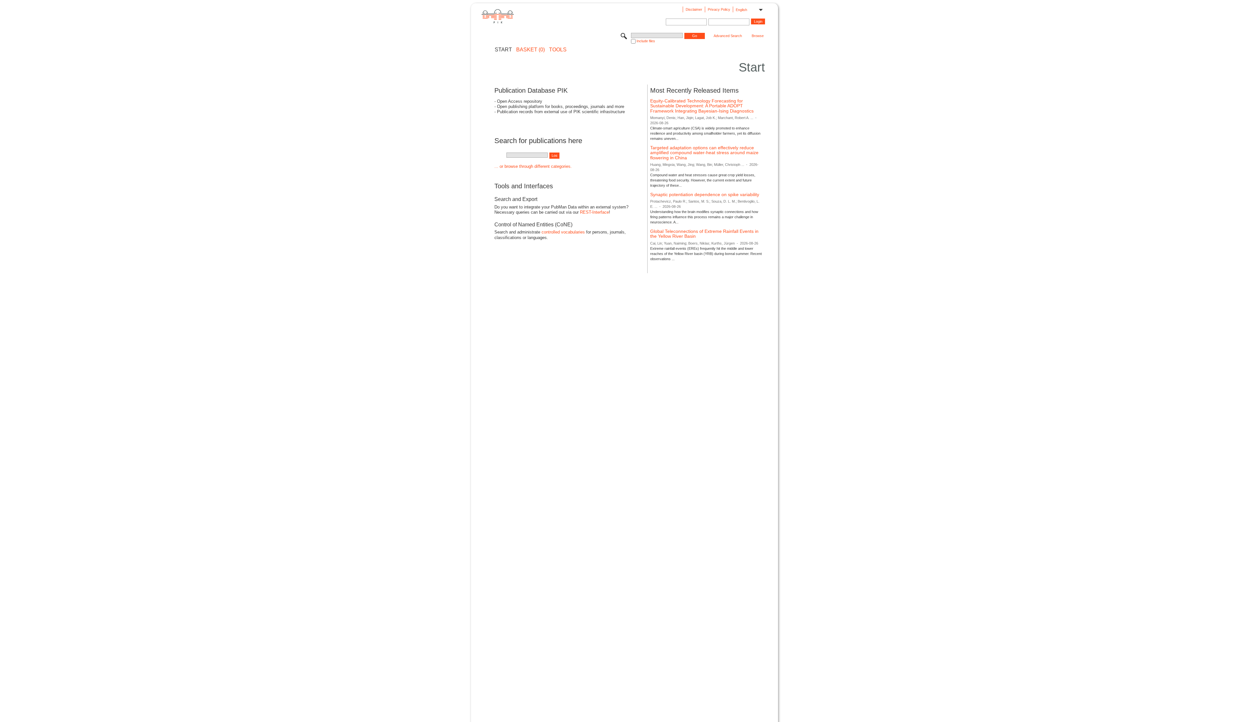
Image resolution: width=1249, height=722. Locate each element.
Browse (758, 36)
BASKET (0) (530, 49)
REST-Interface (594, 212)
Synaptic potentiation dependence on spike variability (704, 194)
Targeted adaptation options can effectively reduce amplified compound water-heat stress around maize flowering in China (704, 152)
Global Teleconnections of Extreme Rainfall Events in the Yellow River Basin (704, 234)
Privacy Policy (719, 9)
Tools (558, 49)
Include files (646, 41)
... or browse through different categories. (533, 166)
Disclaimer (694, 9)
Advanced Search (728, 36)
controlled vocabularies (563, 232)
